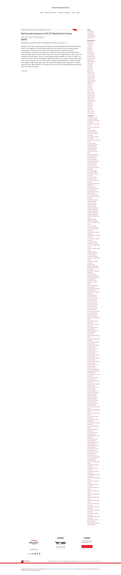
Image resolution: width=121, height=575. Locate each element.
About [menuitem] (78, 12)
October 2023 (90, 98)
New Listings (90, 33)
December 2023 (91, 95)
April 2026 (89, 50)
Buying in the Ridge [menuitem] (50, 12)
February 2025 (90, 72)
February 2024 (90, 92)
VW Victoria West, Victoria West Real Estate (34, 37)
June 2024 (89, 85)
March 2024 (90, 90)
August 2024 (90, 82)
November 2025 (91, 58)
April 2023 (89, 108)
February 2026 (90, 53)
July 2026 (89, 45)
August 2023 (90, 101)
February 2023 (90, 111)
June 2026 (89, 46)
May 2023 (89, 106)
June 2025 (89, 66)
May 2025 (89, 68)
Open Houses (90, 34)
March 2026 (90, 51)
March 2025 (90, 71)
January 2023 (90, 113)
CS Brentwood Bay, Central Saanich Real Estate (92, 151)
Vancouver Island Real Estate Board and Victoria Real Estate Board (60, 568)
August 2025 (90, 63)
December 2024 (91, 76)
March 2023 (90, 110)
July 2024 (89, 84)
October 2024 (90, 79)
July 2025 (89, 64)
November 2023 (91, 97)
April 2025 (89, 69)
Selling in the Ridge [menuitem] (64, 12)
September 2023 (91, 100)
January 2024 (90, 93)
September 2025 (91, 61)
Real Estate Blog (91, 36)
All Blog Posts (90, 31)
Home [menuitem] (41, 12)
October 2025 (90, 59)
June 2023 (89, 105)
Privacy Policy (81, 561)
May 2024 (89, 87)
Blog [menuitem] (73, 12)
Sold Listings (90, 37)
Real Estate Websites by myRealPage (92, 561)
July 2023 (89, 103)
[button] (28, 553)
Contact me (87, 546)
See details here (62, 43)
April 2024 (89, 88)
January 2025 (90, 74)
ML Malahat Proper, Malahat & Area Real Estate (92, 282)
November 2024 (91, 77)
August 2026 (90, 43)
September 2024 (91, 80)
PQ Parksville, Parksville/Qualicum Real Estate (93, 335)
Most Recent (90, 42)
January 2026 (90, 55)
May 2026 (89, 48)
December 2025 (91, 56)
